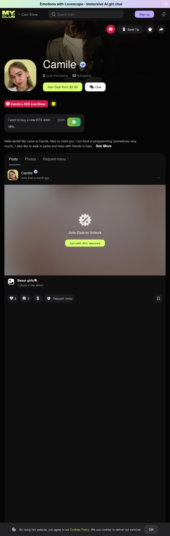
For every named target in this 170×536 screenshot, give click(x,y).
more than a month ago (35, 178)
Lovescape (74, 3)
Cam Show (29, 14)
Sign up (144, 14)
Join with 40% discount (85, 243)
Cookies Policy (79, 529)
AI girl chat (113, 3)
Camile (27, 172)
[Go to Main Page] (8, 14)
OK (151, 529)
